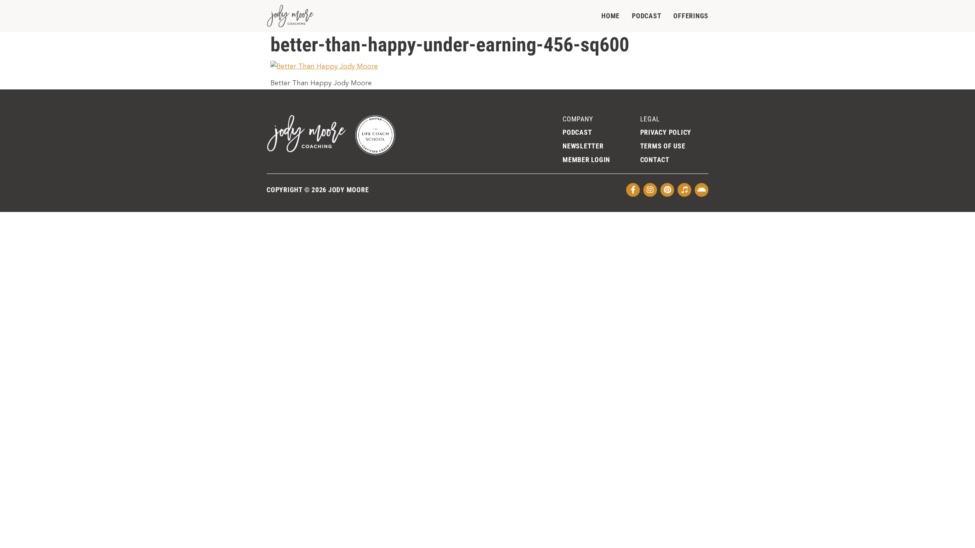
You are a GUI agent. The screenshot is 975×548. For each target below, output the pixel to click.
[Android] (701, 190)
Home (610, 16)
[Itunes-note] (684, 190)
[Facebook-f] (633, 190)
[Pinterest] (667, 190)
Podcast (646, 16)
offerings (690, 16)
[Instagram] (650, 190)
